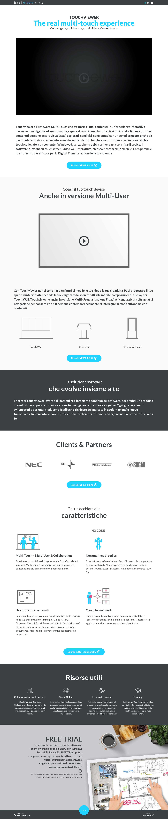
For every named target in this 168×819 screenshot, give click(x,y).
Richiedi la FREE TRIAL (84, 165)
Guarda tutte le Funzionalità (84, 652)
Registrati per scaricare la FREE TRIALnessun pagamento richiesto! (60, 767)
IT (145, 3)
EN (148, 3)
